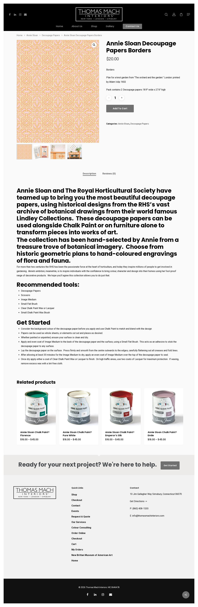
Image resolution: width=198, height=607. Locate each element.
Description (89, 173)
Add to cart (120, 108)
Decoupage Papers (51, 35)
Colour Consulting (81, 527)
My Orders (77, 549)
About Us (77, 26)
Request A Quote (80, 516)
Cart (73, 544)
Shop (94, 26)
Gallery (110, 26)
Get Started (170, 465)
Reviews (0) (109, 173)
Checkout (76, 500)
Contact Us (132, 26)
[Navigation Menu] (188, 14)
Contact (75, 505)
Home (59, 26)
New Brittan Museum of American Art (91, 555)
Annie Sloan (32, 35)
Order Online (78, 533)
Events (75, 511)
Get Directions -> (138, 501)
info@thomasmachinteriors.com (148, 515)
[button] (94, 44)
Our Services (78, 522)
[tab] (89, 173)
